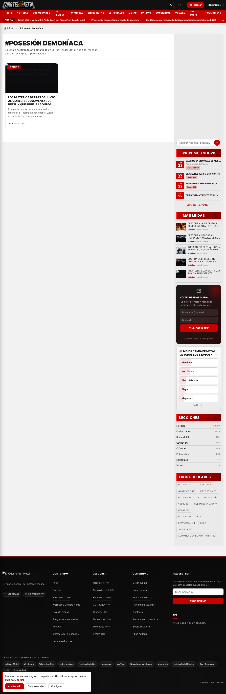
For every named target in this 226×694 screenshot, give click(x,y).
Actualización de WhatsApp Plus (196, 536)
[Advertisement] (198, 87)
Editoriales (116, 13)
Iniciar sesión (140, 590)
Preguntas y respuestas (65, 619)
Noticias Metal (186, 485)
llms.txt (220, 682)
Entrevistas (96, 13)
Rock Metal (102, 597)
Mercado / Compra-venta (66, 604)
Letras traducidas (62, 641)
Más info (19, 679)
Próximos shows (61, 597)
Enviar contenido (142, 597)
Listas (133, 13)
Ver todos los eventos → (199, 205)
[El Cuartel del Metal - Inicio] (18, 5)
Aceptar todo (14, 686)
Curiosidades (41, 13)
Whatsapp (205, 485)
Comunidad (214, 13)
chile (203, 523)
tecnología (210, 498)
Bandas (146, 13)
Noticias (22, 13)
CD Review (59, 13)
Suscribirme (200, 328)
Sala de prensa (61, 612)
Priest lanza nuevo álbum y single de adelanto (109, 20)
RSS (212, 682)
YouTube (183, 504)
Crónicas (77, 13)
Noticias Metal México (190, 517)
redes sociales (208, 491)
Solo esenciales (36, 686)
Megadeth (184, 510)
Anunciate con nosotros (145, 619)
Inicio (8, 13)
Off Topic (193, 13)
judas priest (185, 529)
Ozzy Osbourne (187, 523)
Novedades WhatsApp (205, 504)
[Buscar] (180, 5)
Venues (57, 626)
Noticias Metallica (188, 498)
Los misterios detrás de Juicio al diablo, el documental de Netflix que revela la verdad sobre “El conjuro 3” (31, 101)
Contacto (138, 612)
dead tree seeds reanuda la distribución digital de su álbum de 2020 (175, 20)
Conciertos (163, 13)
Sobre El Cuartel (141, 626)
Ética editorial (140, 633)
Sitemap (204, 682)
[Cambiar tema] (171, 5)
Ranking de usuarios (144, 604)
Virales (180, 13)
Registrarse (214, 4)
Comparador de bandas (66, 633)
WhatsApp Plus (186, 491)
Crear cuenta (140, 582)
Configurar (56, 686)
